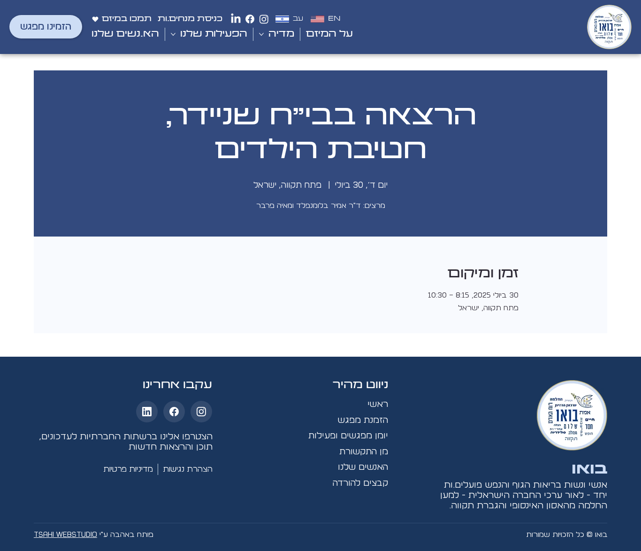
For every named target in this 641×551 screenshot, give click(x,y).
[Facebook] (250, 19)
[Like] (201, 411)
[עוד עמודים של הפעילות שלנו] (173, 34)
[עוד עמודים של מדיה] (261, 34)
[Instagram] (264, 19)
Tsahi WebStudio (65, 534)
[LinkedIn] (236, 19)
